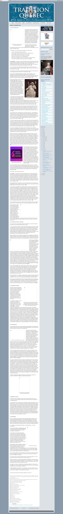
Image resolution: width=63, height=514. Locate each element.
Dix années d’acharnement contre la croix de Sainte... (47, 167)
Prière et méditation (45, 122)
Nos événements (28, 22)
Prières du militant (18, 22)
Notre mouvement (44, 119)
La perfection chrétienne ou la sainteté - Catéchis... (46, 162)
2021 (42, 129)
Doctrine (43, 97)
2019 (42, 132)
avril (43, 146)
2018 (42, 133)
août (43, 141)
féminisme (43, 103)
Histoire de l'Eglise (44, 106)
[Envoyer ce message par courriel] (12, 503)
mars (43, 147)
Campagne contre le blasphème (47, 84)
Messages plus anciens (34, 508)
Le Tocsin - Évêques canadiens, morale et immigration (47, 169)
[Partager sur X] (14, 503)
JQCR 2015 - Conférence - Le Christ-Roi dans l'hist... (46, 157)
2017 (42, 134)
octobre (43, 139)
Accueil (23, 508)
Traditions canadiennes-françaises (47, 124)
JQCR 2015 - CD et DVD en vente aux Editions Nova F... (47, 155)
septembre (44, 140)
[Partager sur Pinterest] (15, 503)
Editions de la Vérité (45, 98)
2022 (42, 128)
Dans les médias (44, 95)
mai (43, 145)
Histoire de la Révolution (45, 108)
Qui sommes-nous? (36, 22)
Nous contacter (49, 22)
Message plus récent (14, 508)
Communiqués (44, 87)
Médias (23, 22)
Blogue (13, 22)
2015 (42, 173)
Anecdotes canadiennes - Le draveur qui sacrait (46, 153)
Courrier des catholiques (45, 92)
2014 (42, 174)
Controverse (44, 90)
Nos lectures (44, 116)
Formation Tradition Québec (46, 105)
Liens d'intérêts (43, 22)
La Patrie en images (45, 111)
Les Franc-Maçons (45, 114)
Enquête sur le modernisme (46, 100)
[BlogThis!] (13, 503)
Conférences (44, 89)
